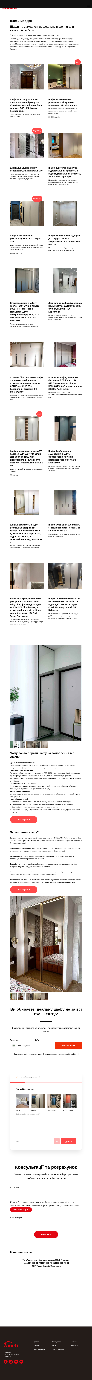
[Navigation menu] (88, 5)
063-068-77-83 (62, 1263)
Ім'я (37, 1040)
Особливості (37, 1345)
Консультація (68, 1045)
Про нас (36, 1342)
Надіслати (46, 1234)
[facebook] (6, 1363)
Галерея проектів (58, 1349)
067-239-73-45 (48, 1263)
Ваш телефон (16, 1217)
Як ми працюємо (39, 1349)
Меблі (54, 1345)
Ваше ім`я (14, 1187)
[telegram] (16, 1363)
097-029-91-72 (34, 1263)
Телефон (14, 1040)
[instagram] (11, 1363)
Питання (74, 1342)
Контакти (74, 1345)
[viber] (21, 1363)
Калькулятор (56, 1342)
